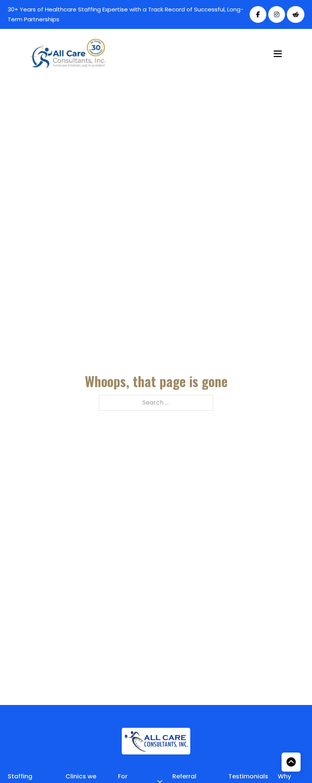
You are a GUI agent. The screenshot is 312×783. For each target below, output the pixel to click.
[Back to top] (291, 762)
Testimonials (248, 776)
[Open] (277, 53)
